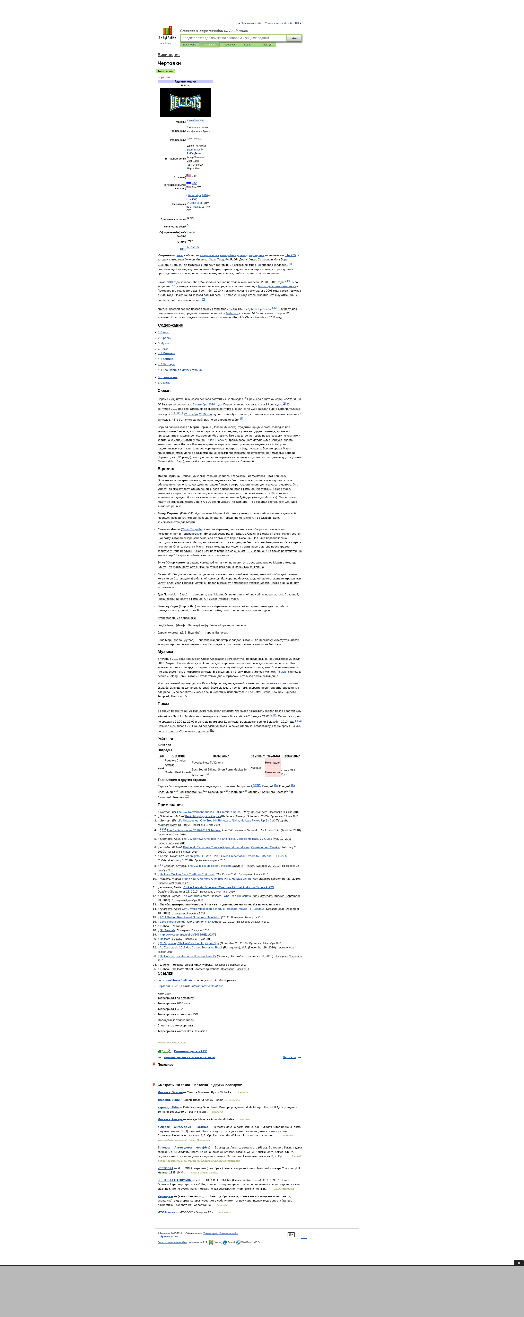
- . (187, 874)
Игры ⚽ (267, 44)
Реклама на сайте (228, 1233)
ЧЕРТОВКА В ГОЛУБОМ (175, 1180)
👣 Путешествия (169, 1236)
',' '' (216, 895)
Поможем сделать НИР (190, 1051)
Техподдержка (210, 1233)
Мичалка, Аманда (170, 1119)
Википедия (189, 44)
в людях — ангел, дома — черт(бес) (183, 1126)
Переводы (229, 44)
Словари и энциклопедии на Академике (214, 31)
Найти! (293, 38)
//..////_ (189, 934)
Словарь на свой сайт (278, 23)
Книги (247, 44)
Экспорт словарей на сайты (172, 1242)
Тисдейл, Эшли (169, 1099)
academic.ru (167, 43)
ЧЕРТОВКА (165, 1168)
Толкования (209, 44)
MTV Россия (166, 1212)
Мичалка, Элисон (170, 1092)
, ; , (225, 820)
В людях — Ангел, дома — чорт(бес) (184, 1147)
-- (277, 286)
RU (297, 23)
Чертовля (289, 1057)
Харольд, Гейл (168, 1107)
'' (182, 943)
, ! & (220, 878)
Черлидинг (165, 1196)
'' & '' (228, 887)
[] (209, 194)
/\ (167, 930)
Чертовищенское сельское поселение (189, 1057)
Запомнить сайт (251, 23)
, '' (223, 908)
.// (175, 980)
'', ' (210, 865)
